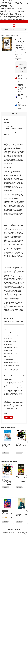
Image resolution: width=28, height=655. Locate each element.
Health (8, 8)
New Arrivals (14, 14)
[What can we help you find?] (14, 29)
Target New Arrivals (4, 0)
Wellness (12, 8)
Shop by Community (12, 13)
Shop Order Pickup (5, 17)
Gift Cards (5, 13)
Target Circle (15, 19)
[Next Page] (27, 442)
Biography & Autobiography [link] (7, 532)
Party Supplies (18, 11)
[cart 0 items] (25, 25)
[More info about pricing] (25, 52)
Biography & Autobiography (12, 35)
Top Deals (9, 16)
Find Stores (21, 19)
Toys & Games (7, 10)
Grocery (5, 5)
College (5, 2)
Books (18, 33)
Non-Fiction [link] (17, 532)
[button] (20, 49)
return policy (10, 408)
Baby (6, 7)
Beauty (9, 7)
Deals (5, 14)
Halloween (9, 2)
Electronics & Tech (15, 10)
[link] (20, 49)
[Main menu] (2, 25)
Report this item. (22, 370)
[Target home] (14, 25)
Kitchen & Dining (17, 4)
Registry (6, 19)
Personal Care (14, 7)
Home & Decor (9, 4)
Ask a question (8, 417)
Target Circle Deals (16, 16)
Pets (5, 8)
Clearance (8, 14)
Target (2, 33)
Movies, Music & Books (9, 11)
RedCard (10, 19)
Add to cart (18, 59)
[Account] (21, 25)
